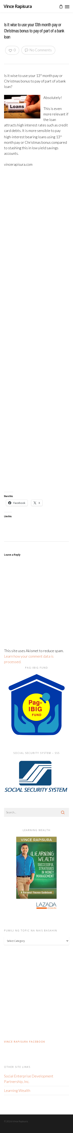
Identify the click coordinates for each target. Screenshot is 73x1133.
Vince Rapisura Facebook (24, 1041)
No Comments (40, 50)
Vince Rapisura (18, 6)
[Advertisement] (36, 329)
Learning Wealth (17, 1090)
